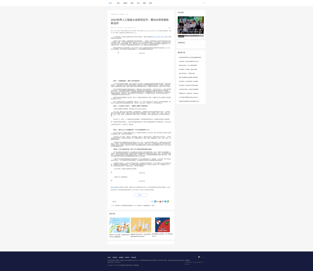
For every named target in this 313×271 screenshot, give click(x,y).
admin (121, 27)
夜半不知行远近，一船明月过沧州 (187, 73)
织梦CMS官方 (188, 262)
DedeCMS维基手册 (198, 262)
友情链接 (121, 257)
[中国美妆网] (112, 3)
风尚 (118, 3)
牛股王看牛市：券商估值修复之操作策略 (123, 205)
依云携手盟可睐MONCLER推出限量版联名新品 (190, 57)
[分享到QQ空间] (158, 201)
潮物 (144, 3)
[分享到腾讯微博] (163, 201)
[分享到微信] (168, 201)
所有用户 (127, 257)
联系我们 (115, 257)
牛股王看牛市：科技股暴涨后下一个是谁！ (146, 205)
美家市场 (187, 264)
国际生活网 (114, 187)
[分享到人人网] (165, 201)
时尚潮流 (122, 14)
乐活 (138, 3)
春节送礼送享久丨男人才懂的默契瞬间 (188, 65)
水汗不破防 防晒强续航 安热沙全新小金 (188, 97)
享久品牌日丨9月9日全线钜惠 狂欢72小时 (189, 61)
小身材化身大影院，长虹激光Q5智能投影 (188, 89)
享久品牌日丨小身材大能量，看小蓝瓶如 (188, 81)
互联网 (125, 3)
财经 (132, 3)
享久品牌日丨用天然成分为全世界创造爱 (188, 85)
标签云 (109, 257)
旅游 (150, 3)
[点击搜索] (203, 3)
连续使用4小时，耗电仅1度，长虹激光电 (188, 93)
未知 (115, 27)
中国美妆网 (113, 14)
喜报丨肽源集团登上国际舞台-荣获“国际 (188, 77)
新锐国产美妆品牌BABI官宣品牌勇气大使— (189, 101)
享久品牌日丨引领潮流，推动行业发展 (188, 69)
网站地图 (133, 257)
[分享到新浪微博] (160, 201)
